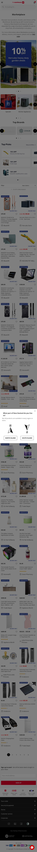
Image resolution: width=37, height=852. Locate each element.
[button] (32, 847)
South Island (27, 438)
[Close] (35, 411)
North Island (10, 438)
